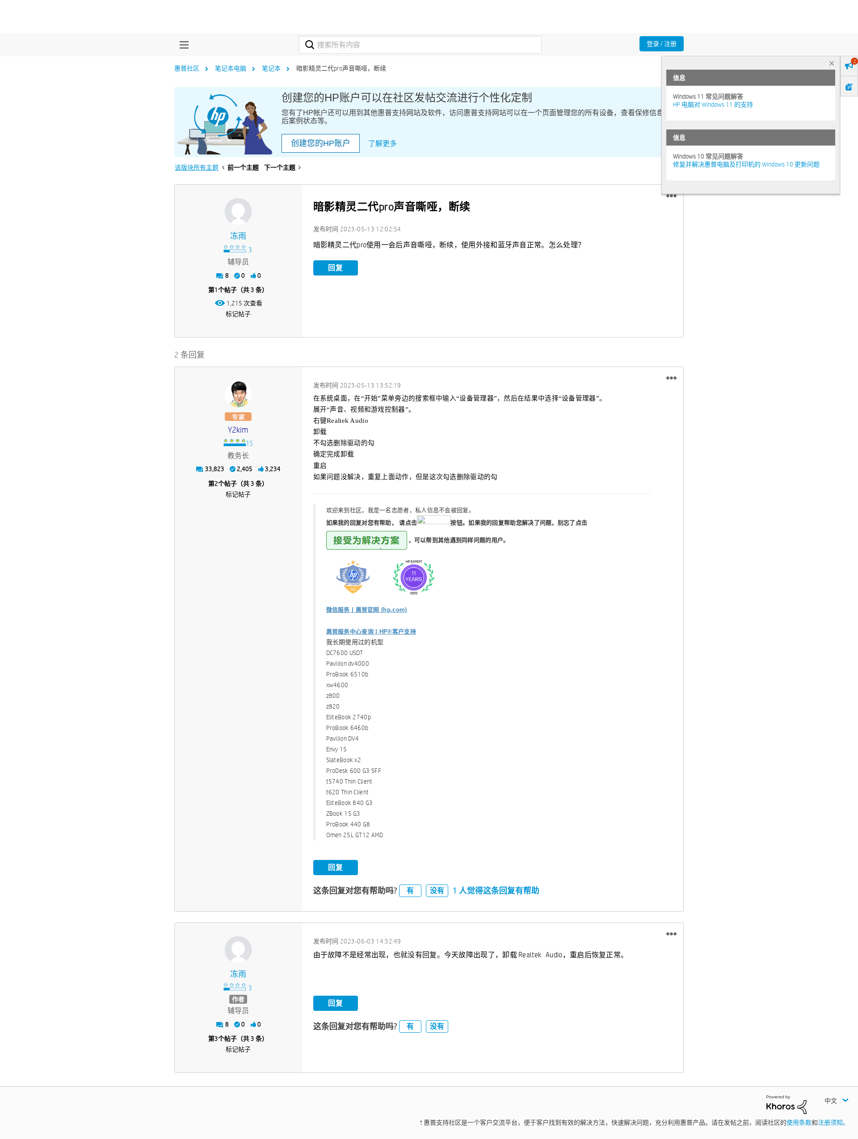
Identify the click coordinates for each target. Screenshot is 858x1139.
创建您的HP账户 (320, 143)
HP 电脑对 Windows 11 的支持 (713, 104)
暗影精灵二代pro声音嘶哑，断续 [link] (341, 68)
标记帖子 (238, 314)
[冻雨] (238, 211)
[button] (671, 196)
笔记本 (271, 68)
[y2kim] (238, 393)
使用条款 (799, 1122)
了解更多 (382, 143)
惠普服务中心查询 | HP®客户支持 (371, 631)
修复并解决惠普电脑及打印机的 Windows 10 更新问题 (746, 164)
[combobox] (420, 45)
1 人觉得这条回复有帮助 (496, 890)
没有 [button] (437, 890)
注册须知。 (833, 1122)
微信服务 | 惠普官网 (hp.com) (366, 609)
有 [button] (410, 890)
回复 (335, 267)
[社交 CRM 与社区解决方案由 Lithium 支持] (786, 1104)
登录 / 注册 (662, 44)
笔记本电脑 (230, 68)
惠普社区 (186, 68)
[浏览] (181, 44)
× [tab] (831, 63)
